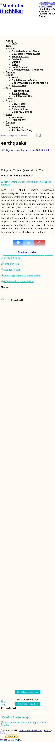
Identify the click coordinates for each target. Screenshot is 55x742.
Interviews (17, 117)
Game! (9, 98)
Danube (10, 72)
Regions (10, 48)
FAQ (14, 43)
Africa (15, 64)
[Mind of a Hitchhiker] (16, 11)
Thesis (15, 77)
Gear (8, 88)
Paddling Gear (20, 93)
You (8, 125)
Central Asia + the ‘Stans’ (25, 51)
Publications (19, 120)
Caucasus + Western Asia (26, 54)
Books (9, 75)
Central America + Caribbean (28, 69)
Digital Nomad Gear (22, 96)
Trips (8, 46)
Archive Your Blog (22, 130)
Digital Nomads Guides (24, 80)
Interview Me (19, 106)
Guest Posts (18, 104)
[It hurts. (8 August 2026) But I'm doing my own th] (9, 474)
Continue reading (27, 252)
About (9, 41)
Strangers (17, 127)
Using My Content (22, 112)
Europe (16, 62)
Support (10, 122)
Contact (10, 101)
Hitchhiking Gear (21, 91)
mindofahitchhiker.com (30, 730)
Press (9, 114)
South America (20, 67)
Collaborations (20, 109)
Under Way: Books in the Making (30, 83)
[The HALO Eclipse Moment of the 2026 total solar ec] (27, 327)
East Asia (17, 59)
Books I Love (19, 85)
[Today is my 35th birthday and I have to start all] (45, 497)
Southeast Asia (20, 56)
